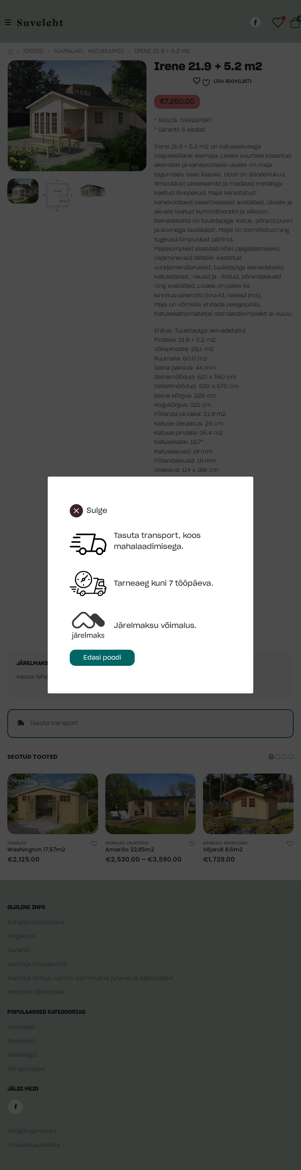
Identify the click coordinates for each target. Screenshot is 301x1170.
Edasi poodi (102, 657)
